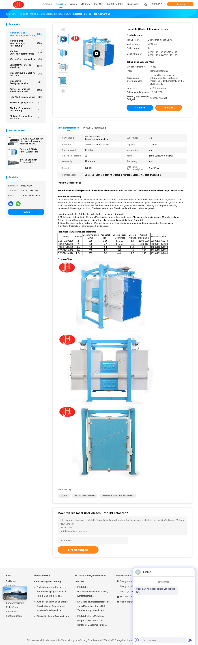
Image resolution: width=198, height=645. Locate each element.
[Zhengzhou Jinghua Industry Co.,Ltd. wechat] (18, 203)
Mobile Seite (12, 607)
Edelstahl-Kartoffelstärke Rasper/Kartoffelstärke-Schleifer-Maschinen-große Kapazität (91, 621)
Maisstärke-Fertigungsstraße (26, 82)
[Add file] (137, 640)
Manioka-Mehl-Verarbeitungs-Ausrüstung (26, 43)
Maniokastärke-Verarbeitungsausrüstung (26, 34)
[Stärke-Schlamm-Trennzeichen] (13, 162)
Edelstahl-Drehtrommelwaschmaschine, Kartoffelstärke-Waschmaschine (92, 592)
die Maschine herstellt (85, 496)
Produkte (10, 585)
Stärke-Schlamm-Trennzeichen (29, 161)
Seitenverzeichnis (15, 603)
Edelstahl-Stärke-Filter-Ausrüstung (29, 150)
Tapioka (63, 496)
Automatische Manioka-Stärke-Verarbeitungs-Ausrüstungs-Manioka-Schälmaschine (53, 606)
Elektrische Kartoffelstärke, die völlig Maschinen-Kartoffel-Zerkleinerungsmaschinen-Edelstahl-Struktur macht (93, 607)
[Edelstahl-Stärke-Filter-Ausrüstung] (13, 152)
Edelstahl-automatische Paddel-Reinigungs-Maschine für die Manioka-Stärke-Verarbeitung (51, 592)
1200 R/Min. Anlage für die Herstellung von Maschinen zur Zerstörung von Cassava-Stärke (31, 141)
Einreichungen (78, 550)
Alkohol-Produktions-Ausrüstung (26, 109)
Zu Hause (11, 581)
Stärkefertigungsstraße (26, 102)
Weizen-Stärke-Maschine (26, 59)
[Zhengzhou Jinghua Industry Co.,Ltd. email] (10, 203)
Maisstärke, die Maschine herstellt (26, 74)
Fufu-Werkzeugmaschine (26, 97)
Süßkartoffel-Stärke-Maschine (26, 66)
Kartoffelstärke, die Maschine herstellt (26, 90)
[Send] (190, 640)
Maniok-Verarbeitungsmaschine (26, 52)
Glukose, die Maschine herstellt (26, 117)
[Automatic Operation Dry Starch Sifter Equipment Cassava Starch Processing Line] (97, 53)
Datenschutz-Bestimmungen (14, 613)
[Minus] (190, 572)
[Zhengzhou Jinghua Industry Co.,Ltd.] (18, 4)
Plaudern (180, 4)
